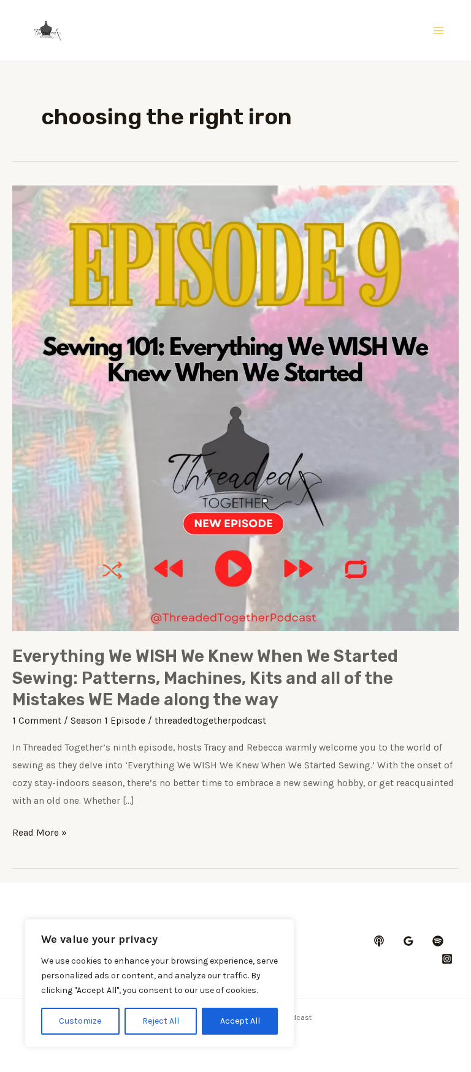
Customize (80, 1021)
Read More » (39, 834)
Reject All (160, 1021)
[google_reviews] (408, 940)
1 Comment (36, 720)
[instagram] (447, 958)
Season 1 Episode (108, 720)
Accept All (240, 1021)
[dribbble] (437, 940)
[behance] (379, 940)
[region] (159, 983)
